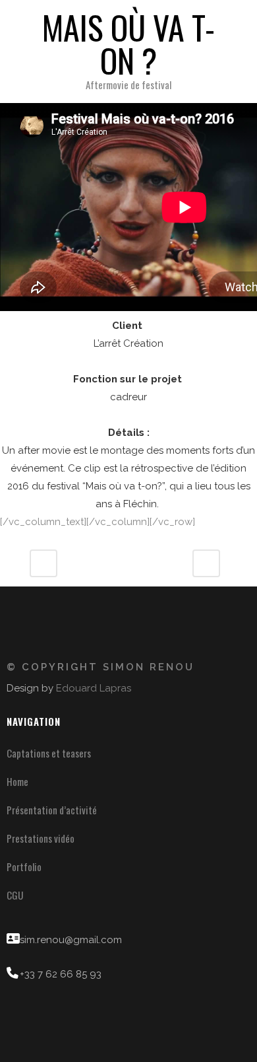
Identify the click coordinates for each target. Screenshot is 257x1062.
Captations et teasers (49, 753)
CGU (15, 895)
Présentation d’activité (52, 809)
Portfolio (24, 866)
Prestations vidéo (40, 838)
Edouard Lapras (93, 688)
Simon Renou (148, 667)
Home (17, 781)
